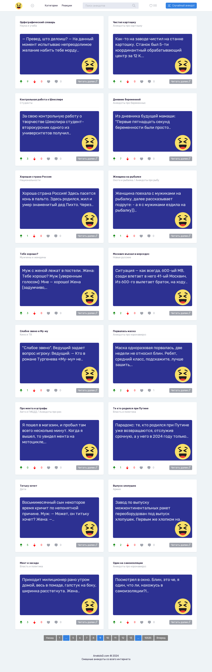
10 (107, 637)
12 (123, 637)
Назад (50, 637)
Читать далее (86, 81)
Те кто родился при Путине (131, 408)
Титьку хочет (28, 485)
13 (131, 637)
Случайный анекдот (183, 5)
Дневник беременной (127, 99)
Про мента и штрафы (33, 408)
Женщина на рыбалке (127, 176)
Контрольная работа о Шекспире (41, 99)
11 (115, 637)
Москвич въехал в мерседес (131, 253)
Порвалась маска (124, 331)
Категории (51, 5)
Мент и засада (29, 563)
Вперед (161, 637)
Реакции (67, 5)
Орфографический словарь (37, 22)
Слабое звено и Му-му (34, 331)
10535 (147, 637)
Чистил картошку (124, 22)
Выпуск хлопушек (124, 485)
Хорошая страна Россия (36, 176)
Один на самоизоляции (128, 563)
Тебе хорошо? (29, 253)
